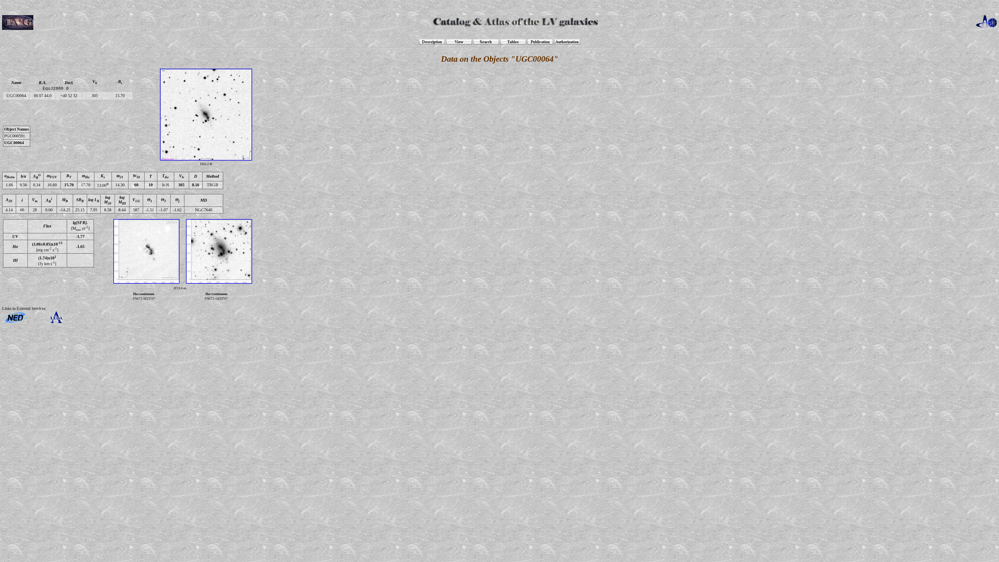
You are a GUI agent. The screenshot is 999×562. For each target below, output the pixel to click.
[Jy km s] (47, 260)
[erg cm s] (47, 246)
